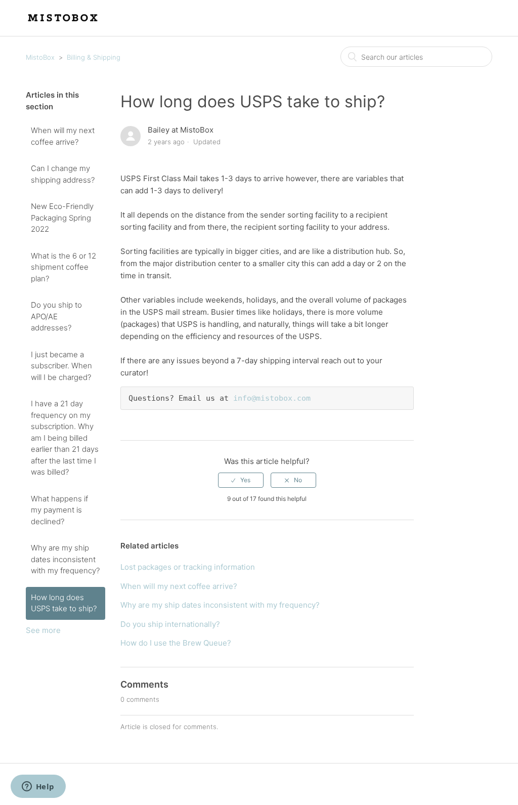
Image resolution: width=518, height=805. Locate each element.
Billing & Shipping (93, 57)
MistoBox (40, 57)
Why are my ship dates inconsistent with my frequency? (65, 559)
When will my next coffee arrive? (63, 136)
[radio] (241, 480)
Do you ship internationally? (170, 624)
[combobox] (416, 57)
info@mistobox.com (272, 398)
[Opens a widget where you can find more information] (38, 787)
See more (43, 630)
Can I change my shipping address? (63, 174)
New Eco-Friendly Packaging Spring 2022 (62, 217)
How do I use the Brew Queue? (175, 643)
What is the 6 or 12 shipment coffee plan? (63, 267)
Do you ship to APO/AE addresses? (56, 316)
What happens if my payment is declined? (59, 510)
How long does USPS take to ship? (64, 603)
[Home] (63, 23)
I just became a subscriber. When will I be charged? (61, 366)
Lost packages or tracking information (187, 567)
